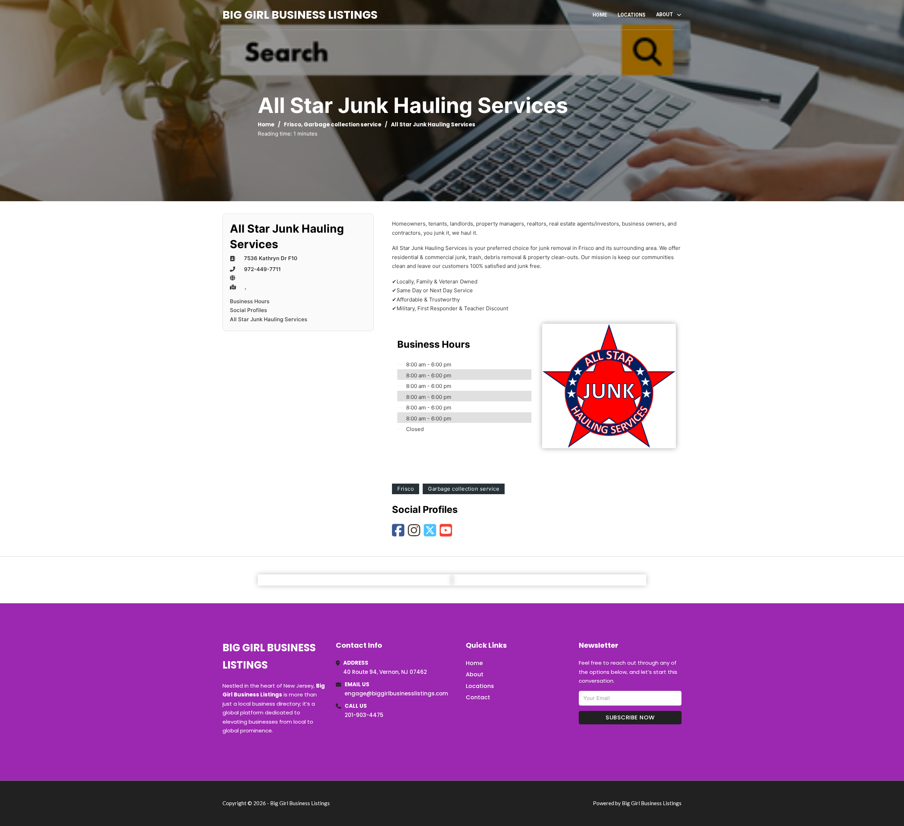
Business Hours (249, 301)
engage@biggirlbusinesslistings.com (396, 693)
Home (600, 15)
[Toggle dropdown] (679, 14)
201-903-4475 (364, 715)
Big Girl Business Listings (299, 15)
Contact (478, 697)
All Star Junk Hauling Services (268, 319)
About (474, 674)
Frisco (292, 124)
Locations (632, 15)
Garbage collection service (342, 124)
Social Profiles (248, 310)
